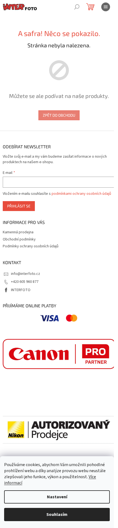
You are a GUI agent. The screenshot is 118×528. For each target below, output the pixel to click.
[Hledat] (76, 6)
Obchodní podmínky (19, 239)
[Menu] (105, 6)
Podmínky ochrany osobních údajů (30, 246)
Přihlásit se (18, 206)
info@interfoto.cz (25, 274)
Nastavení (57, 497)
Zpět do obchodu (59, 115)
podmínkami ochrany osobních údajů (81, 193)
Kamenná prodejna (18, 232)
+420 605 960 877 (24, 281)
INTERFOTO (20, 290)
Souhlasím (57, 514)
